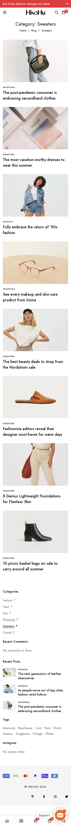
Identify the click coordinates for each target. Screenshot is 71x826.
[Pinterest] (32, 796)
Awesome (9, 728)
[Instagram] (55, 796)
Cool (38, 728)
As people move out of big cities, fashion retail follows (41, 692)
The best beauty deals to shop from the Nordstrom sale (33, 364)
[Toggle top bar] (67, 4)
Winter (49, 734)
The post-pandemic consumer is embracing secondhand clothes (30, 95)
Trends (7, 632)
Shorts (57, 728)
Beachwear (25, 728)
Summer (8, 734)
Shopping (9, 620)
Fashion (7, 600)
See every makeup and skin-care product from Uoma (30, 297)
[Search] (56, 12)
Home (23, 30)
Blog (34, 30)
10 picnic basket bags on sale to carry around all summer (30, 566)
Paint (6, 607)
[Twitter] (66, 796)
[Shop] (21, 821)
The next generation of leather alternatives (39, 676)
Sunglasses (23, 734)
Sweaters (9, 626)
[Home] (7, 821)
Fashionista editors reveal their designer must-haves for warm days (32, 431)
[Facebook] (43, 796)
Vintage (38, 734)
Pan (5, 613)
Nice (47, 728)
